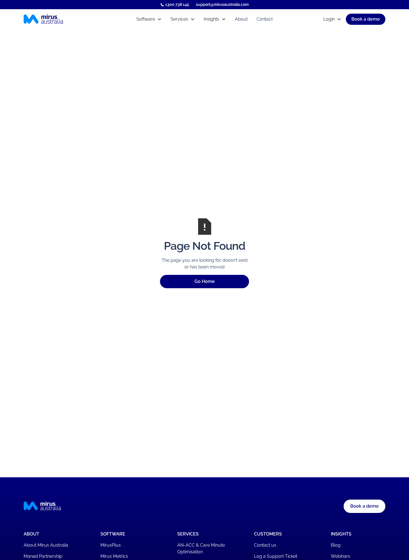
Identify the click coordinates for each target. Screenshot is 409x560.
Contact (265, 19)
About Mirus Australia (46, 545)
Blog (336, 545)
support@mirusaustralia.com (222, 4)
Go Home (204, 281)
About (241, 19)
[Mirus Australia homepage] (68, 19)
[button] (149, 19)
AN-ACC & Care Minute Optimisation (201, 548)
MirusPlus (110, 545)
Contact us (265, 545)
